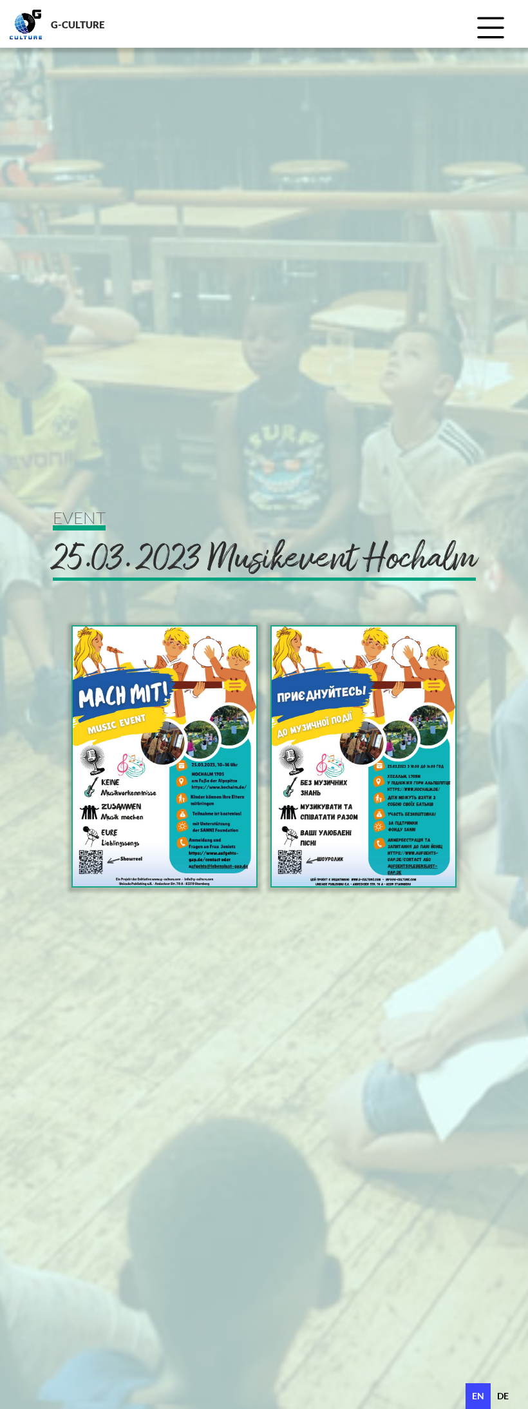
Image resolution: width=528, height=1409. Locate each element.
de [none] (503, 1395)
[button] (495, 30)
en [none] (478, 1395)
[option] (503, 1396)
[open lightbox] (164, 756)
